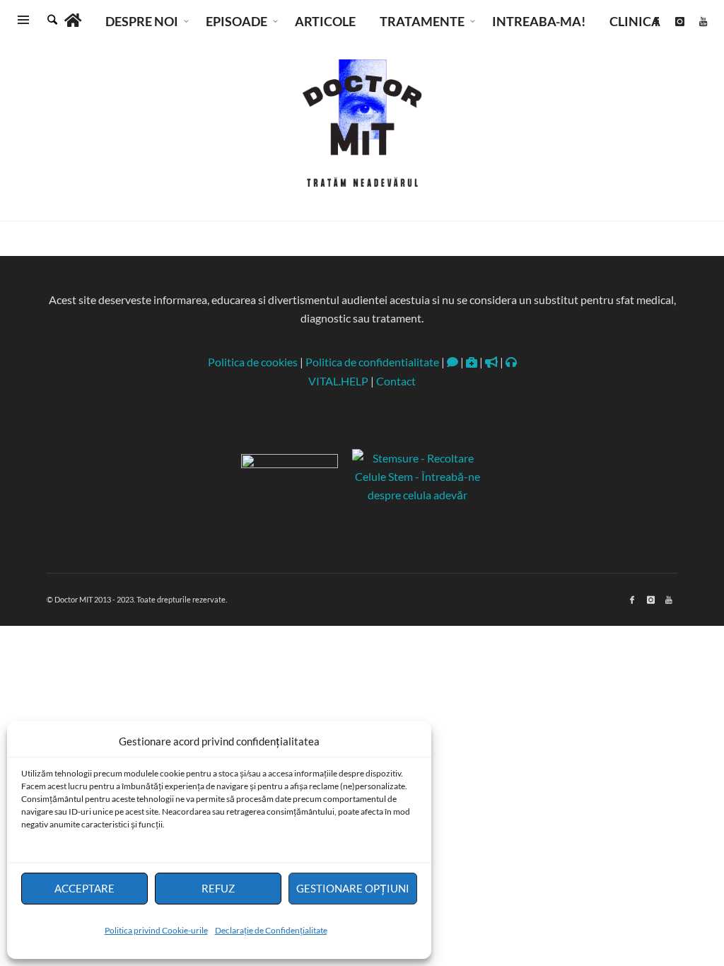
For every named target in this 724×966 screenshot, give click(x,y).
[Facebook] (656, 21)
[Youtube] (702, 21)
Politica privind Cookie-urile (156, 930)
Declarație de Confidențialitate (271, 930)
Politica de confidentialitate (372, 361)
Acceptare (84, 888)
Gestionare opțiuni (352, 888)
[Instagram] (679, 21)
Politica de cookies (253, 361)
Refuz (218, 888)
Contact (396, 381)
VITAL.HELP (338, 381)
